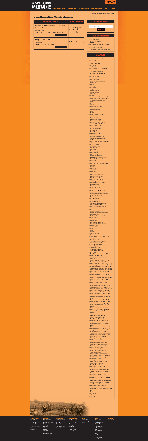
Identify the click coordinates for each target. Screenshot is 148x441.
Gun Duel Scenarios (60, 426)
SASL (91, 228)
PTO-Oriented (94, 217)
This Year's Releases (34, 422)
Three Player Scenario (96, 246)
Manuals (92, 166)
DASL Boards (93, 105)
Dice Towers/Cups (73, 419)
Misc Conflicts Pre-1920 (96, 179)
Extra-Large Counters (96, 125)
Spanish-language (94, 235)
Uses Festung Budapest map (97, 315)
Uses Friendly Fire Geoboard (97, 322)
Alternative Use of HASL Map (97, 73)
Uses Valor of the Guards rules (98, 387)
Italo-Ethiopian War (95, 152)
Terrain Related (46, 423)
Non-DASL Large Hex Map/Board (98, 190)
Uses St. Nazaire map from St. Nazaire (100, 376)
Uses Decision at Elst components (99, 307)
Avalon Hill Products (95, 41)
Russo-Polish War (94, 227)
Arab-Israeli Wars (94, 76)
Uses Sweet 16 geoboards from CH (99, 379)
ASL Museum (96, 8)
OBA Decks (45, 430)
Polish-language (94, 214)
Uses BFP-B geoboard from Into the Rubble (101, 277)
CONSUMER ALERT (95, 95)
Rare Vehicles (93, 219)
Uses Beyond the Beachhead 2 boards (99, 260)
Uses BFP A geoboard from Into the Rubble (101, 265)
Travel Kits (71, 430)
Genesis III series (94, 135)
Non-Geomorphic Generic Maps (98, 192)
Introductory (93, 147)
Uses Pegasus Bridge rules (97, 360)
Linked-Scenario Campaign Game (99, 163)
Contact (110, 2)
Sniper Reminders (47, 432)
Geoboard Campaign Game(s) (97, 136)
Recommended (33, 429)
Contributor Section (47, 433)
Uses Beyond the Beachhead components (101, 263)
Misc (107, 8)
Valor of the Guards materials (98, 391)
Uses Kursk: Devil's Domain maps (98, 347)
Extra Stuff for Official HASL (97, 124)
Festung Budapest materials (97, 127)
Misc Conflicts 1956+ (95, 178)
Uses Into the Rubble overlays (98, 339)
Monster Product (94, 184)
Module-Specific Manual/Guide (98, 181)
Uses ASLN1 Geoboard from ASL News (100, 254)
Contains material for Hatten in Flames (100, 97)
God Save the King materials (97, 138)
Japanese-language (95, 154)
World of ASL (59, 8)
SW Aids (45, 429)
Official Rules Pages (95, 201)
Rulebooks (71, 421)
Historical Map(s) (94, 144)
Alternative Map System (96, 70)
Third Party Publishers (96, 47)
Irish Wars (93, 149)
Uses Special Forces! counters (98, 374)
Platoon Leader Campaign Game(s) (99, 212)
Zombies (92, 396)
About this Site (85, 419)
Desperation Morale (41, 5)
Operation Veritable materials (98, 203)
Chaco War (93, 87)
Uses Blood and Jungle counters (98, 282)
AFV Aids (45, 427)
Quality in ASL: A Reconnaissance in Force (99, 432)
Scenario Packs (94, 46)
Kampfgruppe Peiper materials (98, 157)
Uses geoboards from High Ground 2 (99, 331)
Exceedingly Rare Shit (96, 120)
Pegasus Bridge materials (96, 211)
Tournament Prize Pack (96, 250)
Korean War (93, 160)
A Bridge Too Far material (97, 59)
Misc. (70, 432)
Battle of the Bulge (95, 79)
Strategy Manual (94, 239)
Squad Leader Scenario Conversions (99, 236)
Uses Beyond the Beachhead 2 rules (99, 261)
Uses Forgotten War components (99, 320)
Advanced (92, 62)
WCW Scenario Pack (60, 419)
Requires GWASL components (98, 223)
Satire (91, 230)
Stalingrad (93, 238)
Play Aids (72, 8)
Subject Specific (46, 425)
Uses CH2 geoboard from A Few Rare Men (101, 288)
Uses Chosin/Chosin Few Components (100, 290)
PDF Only (92, 209)
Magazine (92, 165)
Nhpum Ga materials (95, 187)
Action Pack (93, 60)
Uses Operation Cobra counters (98, 353)
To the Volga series (95, 247)
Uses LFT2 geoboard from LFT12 (98, 350)
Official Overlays (94, 200)
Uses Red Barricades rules (97, 365)
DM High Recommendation (97, 114)
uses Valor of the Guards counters (99, 384)
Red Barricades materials (96, 222)
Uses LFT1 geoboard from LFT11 (98, 349)
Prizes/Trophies (72, 429)
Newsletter (93, 185)
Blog (113, 8)
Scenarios (84, 8)
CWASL (92, 101)
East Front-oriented (95, 119)
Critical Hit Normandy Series (97, 100)
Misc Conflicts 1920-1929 (96, 173)
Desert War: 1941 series (96, 106)
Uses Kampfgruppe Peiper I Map (98, 342)
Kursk (91, 162)
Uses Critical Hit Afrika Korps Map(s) (99, 303)
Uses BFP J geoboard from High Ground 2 (101, 269)
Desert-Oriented (94, 108)
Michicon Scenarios (60, 421)
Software (92, 231)
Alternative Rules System (96, 71)
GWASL (92, 139)
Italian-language (94, 151)
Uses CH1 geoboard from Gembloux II (100, 287)
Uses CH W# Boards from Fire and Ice (100, 285)
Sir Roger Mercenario (60, 427)
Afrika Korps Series (95, 63)
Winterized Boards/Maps (96, 395)
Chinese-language (95, 92)
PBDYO (92, 208)
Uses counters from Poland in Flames (100, 301)
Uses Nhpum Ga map (95, 352)
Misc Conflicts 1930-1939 (96, 174)
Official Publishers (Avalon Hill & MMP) (100, 44)
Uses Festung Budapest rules (97, 317)
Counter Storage (72, 422)
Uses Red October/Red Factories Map (100, 369)
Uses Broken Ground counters (98, 284)
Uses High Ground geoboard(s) (98, 338)
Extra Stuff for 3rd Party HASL (98, 122)
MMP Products (94, 43)
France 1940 (93, 130)
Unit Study (93, 252)
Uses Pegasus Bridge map (96, 358)
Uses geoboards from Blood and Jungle (100, 326)
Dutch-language (94, 117)
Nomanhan (93, 189)
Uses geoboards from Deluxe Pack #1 (99, 330)
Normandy (93, 197)
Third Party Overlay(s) (96, 244)
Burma (92, 84)
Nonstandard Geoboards (96, 195)
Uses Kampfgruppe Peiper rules (98, 345)
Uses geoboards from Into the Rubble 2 (100, 334)
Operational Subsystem (96, 204)
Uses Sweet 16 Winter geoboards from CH (101, 380)
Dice (91, 111)
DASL (91, 103)
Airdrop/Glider (94, 67)
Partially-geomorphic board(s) (98, 206)
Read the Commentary (61, 35)
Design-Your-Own (95, 109)
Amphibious (93, 74)
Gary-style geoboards (95, 133)
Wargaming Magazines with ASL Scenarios (101, 49)
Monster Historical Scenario (97, 182)
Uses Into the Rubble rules (97, 341)
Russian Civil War (94, 225)
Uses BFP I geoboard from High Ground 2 (101, 268)
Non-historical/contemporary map (99, 193)
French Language (94, 132)
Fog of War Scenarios (95, 128)
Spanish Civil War (94, 233)
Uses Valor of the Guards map (98, 385)
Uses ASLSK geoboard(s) (96, 255)
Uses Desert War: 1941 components (99, 309)
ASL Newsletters (94, 39)
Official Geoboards (95, 198)
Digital (92, 113)
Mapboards (71, 426)
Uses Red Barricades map (96, 363)
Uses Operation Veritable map (98, 357)
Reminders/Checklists (48, 422)
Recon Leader (93, 220)
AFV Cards (93, 65)
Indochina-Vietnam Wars (96, 146)
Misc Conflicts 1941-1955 (96, 176)
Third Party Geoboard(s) (96, 242)
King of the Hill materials (96, 159)
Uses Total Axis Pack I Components (99, 382)
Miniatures (93, 171)
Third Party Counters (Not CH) (98, 241)
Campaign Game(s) (95, 86)
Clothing (71, 425)
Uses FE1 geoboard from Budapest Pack (100, 314)
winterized (93, 393)
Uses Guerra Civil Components (98, 336)
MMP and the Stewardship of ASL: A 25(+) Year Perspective (99, 422)
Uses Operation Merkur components (100, 355)
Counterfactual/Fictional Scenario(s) (99, 98)
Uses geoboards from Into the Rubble (100, 333)
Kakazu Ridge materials (96, 155)
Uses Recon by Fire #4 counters (98, 361)
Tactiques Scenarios (60, 422)
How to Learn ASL (99, 419)
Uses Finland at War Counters (98, 319)
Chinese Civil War (94, 90)
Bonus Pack (93, 82)
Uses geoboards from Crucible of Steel (100, 328)
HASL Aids (45, 426)
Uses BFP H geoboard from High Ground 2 (101, 266)
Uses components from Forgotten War (100, 292)
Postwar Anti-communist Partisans (99, 215)
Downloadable (94, 116)
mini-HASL (93, 170)
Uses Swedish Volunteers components (100, 377)
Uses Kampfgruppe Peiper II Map (98, 344)
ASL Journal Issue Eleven (44, 40)
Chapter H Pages (94, 89)
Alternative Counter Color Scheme (99, 68)
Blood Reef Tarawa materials (97, 81)
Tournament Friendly (95, 249)
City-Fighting (93, 93)
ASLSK (92, 78)
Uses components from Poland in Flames (101, 300)
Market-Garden (94, 168)
